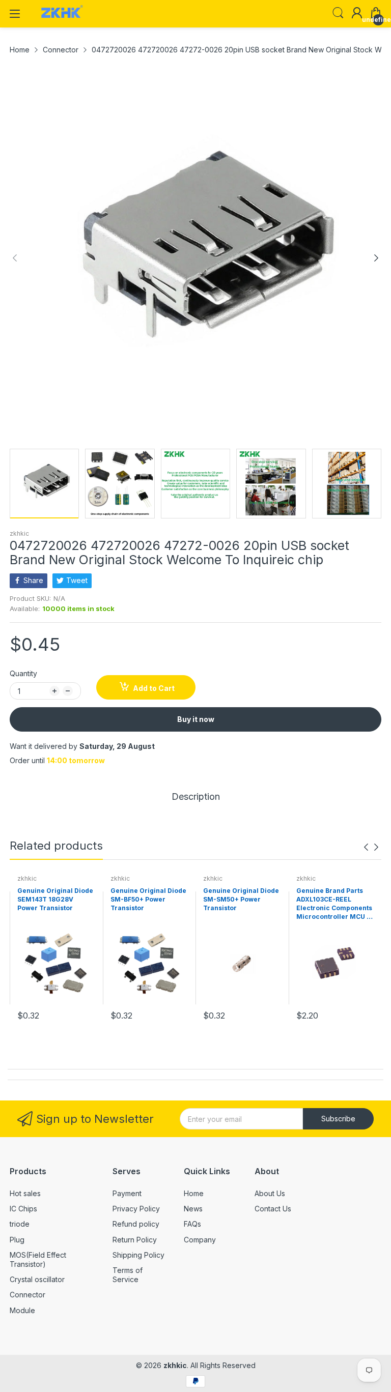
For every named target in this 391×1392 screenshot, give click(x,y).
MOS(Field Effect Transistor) (38, 1259)
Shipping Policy (138, 1255)
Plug (17, 1239)
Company (200, 1239)
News (193, 1208)
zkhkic (19, 533)
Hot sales (25, 1193)
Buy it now (195, 719)
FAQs (192, 1224)
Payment (127, 1193)
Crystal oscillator (37, 1279)
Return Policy (135, 1239)
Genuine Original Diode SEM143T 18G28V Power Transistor (55, 899)
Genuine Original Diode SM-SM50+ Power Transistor (241, 899)
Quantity (23, 673)
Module (22, 1310)
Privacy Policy (136, 1208)
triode (20, 1224)
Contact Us (273, 1208)
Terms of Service (128, 1275)
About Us (270, 1193)
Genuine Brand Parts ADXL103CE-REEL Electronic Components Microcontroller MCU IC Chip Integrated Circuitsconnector (334, 904)
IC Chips (23, 1208)
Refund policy (136, 1224)
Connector (27, 1294)
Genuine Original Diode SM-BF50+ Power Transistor (148, 899)
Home (194, 1193)
